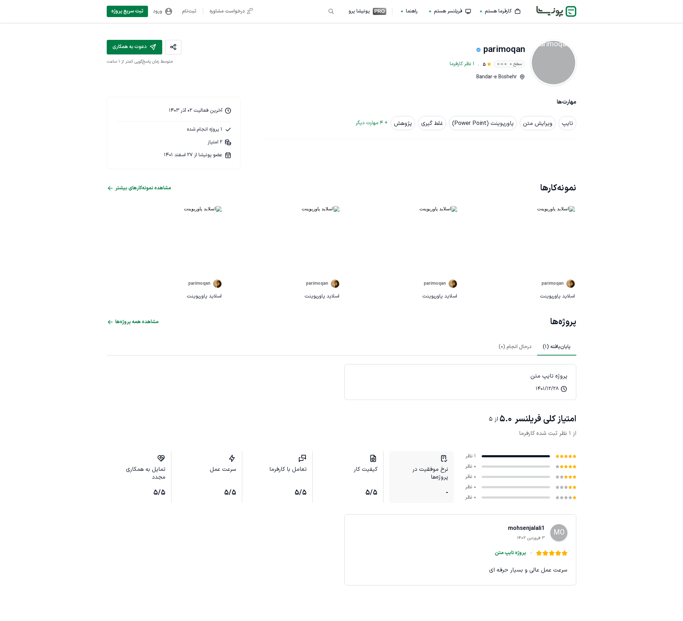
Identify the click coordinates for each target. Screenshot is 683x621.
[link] (460, 382)
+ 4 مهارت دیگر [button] (372, 123)
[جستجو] (331, 11)
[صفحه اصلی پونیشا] (556, 11)
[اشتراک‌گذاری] (173, 47)
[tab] (556, 347)
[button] (500, 11)
